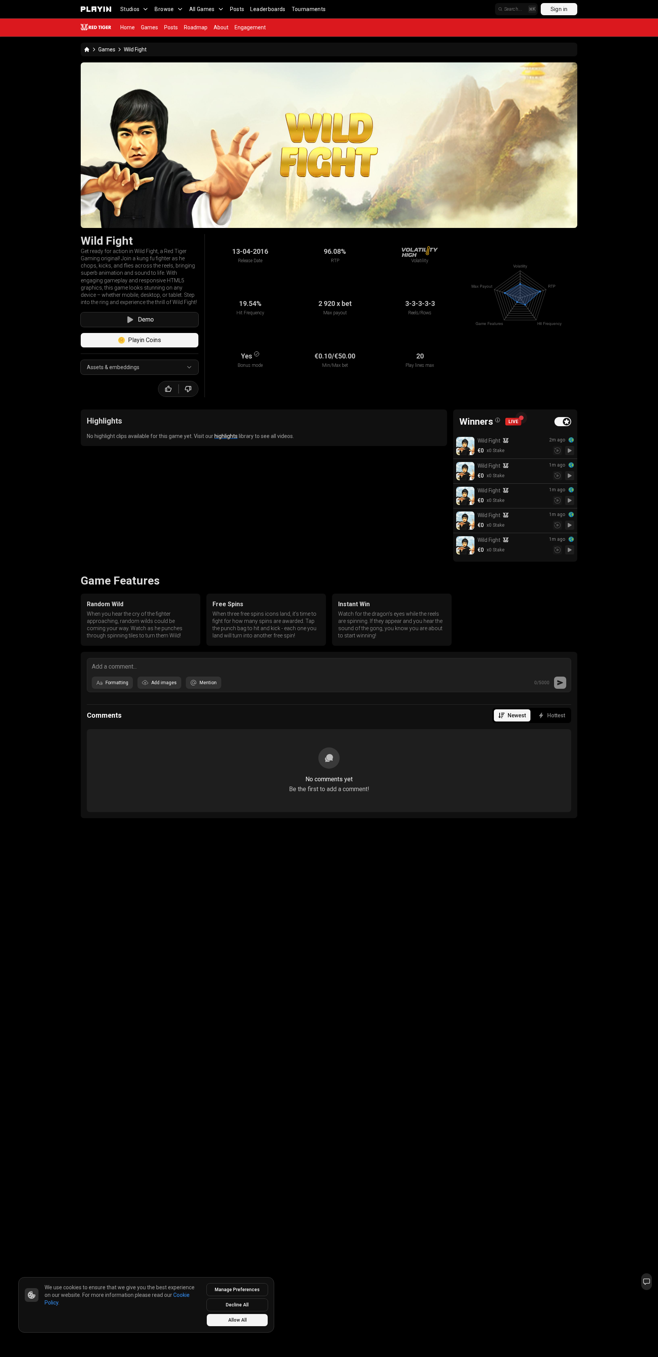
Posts (237, 9)
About (221, 27)
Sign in (559, 9)
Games (149, 27)
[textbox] (329, 666)
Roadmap (196, 27)
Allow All (237, 1320)
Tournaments (309, 9)
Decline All (237, 1305)
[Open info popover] (497, 420)
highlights (226, 436)
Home (127, 27)
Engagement (250, 27)
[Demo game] (569, 450)
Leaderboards (267, 9)
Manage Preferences (237, 1289)
